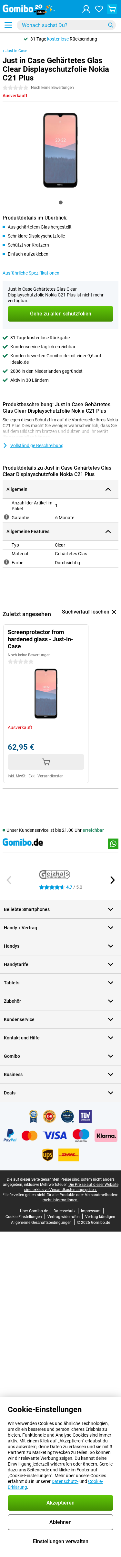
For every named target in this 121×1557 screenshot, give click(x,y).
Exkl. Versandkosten (46, 776)
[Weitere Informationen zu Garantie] (6, 517)
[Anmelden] (86, 9)
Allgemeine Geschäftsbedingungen (41, 1222)
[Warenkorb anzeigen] (112, 9)
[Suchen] (111, 25)
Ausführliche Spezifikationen (31, 273)
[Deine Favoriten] (99, 9)
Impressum (91, 1211)
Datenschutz (65, 1211)
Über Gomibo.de (34, 1211)
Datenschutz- (65, 1481)
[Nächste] (112, 880)
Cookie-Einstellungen (23, 1217)
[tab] (61, 202)
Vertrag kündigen (100, 1217)
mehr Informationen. (60, 1200)
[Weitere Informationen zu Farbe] (6, 562)
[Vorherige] (9, 880)
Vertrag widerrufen (63, 1217)
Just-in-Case (16, 51)
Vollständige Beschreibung (37, 445)
